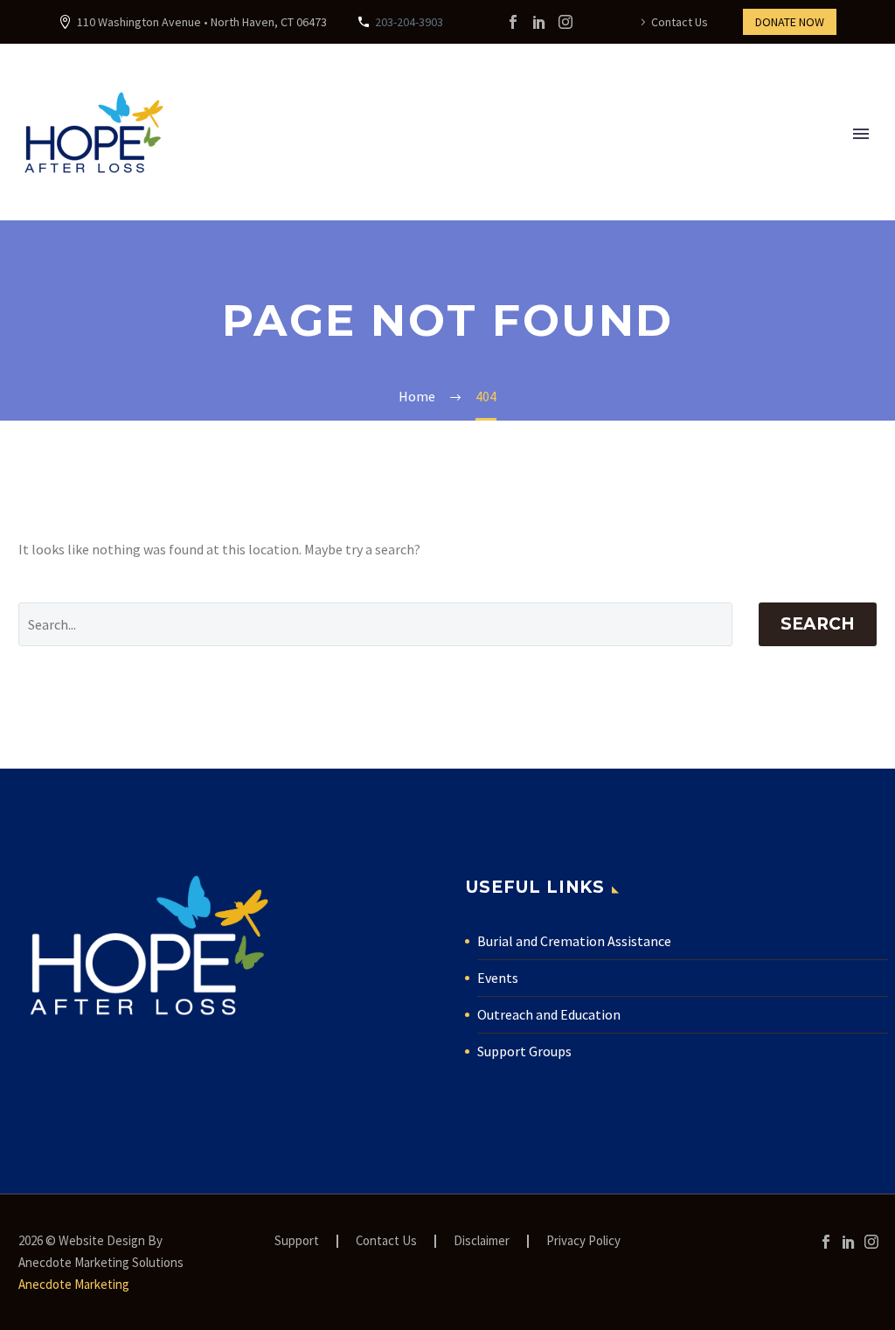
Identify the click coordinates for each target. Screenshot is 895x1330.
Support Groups (524, 1051)
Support (296, 1241)
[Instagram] (565, 22)
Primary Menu (861, 134)
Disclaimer (482, 1241)
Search (818, 624)
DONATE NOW (789, 22)
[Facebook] (513, 22)
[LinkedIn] (539, 22)
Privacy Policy (583, 1241)
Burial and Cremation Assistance (574, 941)
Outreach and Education (549, 1014)
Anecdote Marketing (73, 1284)
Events (497, 977)
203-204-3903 (409, 22)
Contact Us (679, 22)
